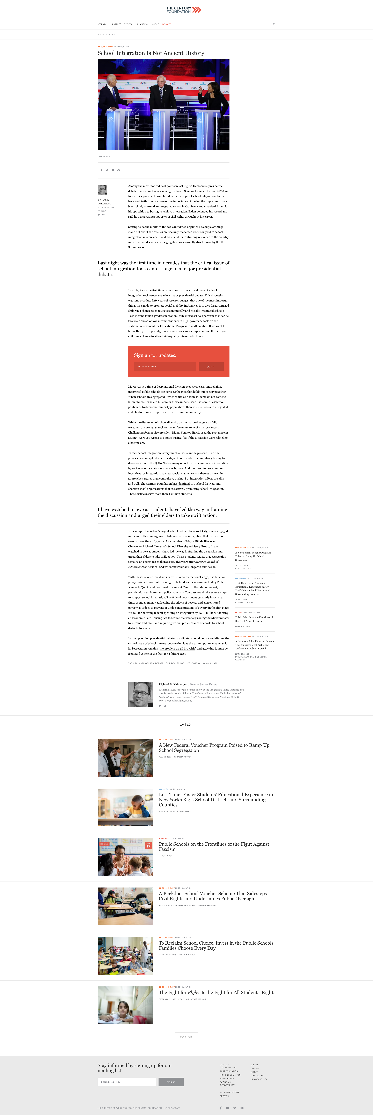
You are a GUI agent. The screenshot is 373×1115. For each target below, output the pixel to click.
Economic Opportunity (227, 1083)
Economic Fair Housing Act (149, 618)
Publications (142, 24)
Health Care (227, 1078)
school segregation (189, 663)
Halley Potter (245, 568)
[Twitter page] (234, 1107)
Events (128, 24)
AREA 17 (177, 1108)
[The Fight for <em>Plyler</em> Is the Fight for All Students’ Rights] (125, 1005)
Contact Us (257, 1076)
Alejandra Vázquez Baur (193, 999)
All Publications (229, 1092)
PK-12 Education (107, 34)
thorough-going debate (157, 536)
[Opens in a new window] (99, 214)
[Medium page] (242, 1107)
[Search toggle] (274, 24)
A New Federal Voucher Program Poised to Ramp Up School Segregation (253, 556)
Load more (186, 1037)
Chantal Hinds (245, 603)
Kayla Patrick (245, 657)
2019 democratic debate (149, 663)
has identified (181, 483)
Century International (228, 1066)
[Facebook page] (221, 1107)
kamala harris (211, 663)
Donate (166, 24)
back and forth (137, 201)
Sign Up (211, 367)
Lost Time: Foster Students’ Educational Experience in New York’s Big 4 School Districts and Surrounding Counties (252, 589)
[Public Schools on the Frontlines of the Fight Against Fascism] (125, 857)
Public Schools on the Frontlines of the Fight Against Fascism (254, 619)
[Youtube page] (227, 1107)
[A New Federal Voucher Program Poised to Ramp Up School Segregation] (125, 758)
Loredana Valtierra (207, 905)
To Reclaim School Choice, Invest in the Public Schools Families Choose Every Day (216, 946)
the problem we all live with (177, 648)
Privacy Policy (259, 1079)
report (213, 587)
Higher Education (230, 1075)
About (155, 24)
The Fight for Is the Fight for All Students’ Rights (217, 992)
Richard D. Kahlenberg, (188, 684)
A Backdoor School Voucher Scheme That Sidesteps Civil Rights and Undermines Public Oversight (255, 645)
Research (103, 24)
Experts (116, 24)
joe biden (170, 663)
